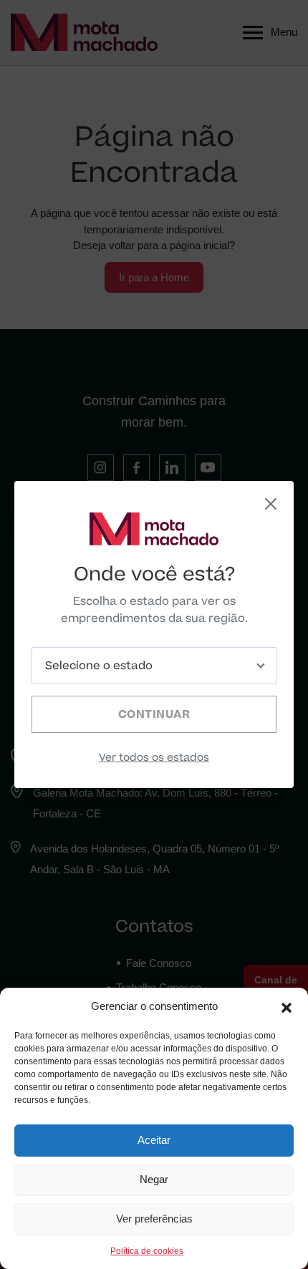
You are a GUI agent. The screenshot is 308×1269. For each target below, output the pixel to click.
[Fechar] (271, 504)
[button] (286, 1006)
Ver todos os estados (154, 757)
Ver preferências (154, 1218)
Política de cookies (146, 1251)
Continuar (154, 714)
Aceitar (154, 1140)
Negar (154, 1179)
